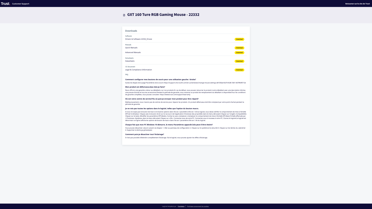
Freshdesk (181, 206)
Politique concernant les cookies (198, 206)
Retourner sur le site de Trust (357, 4)
